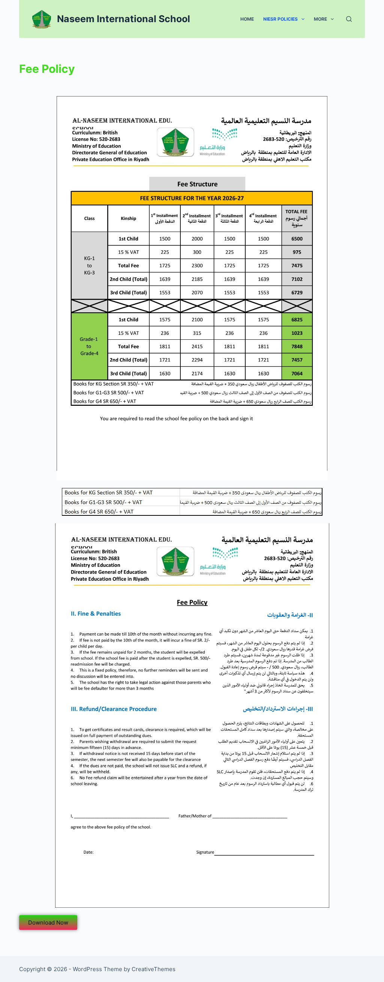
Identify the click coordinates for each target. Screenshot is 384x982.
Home (247, 19)
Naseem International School (123, 18)
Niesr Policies (280, 19)
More (320, 19)
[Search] (349, 19)
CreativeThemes (154, 969)
